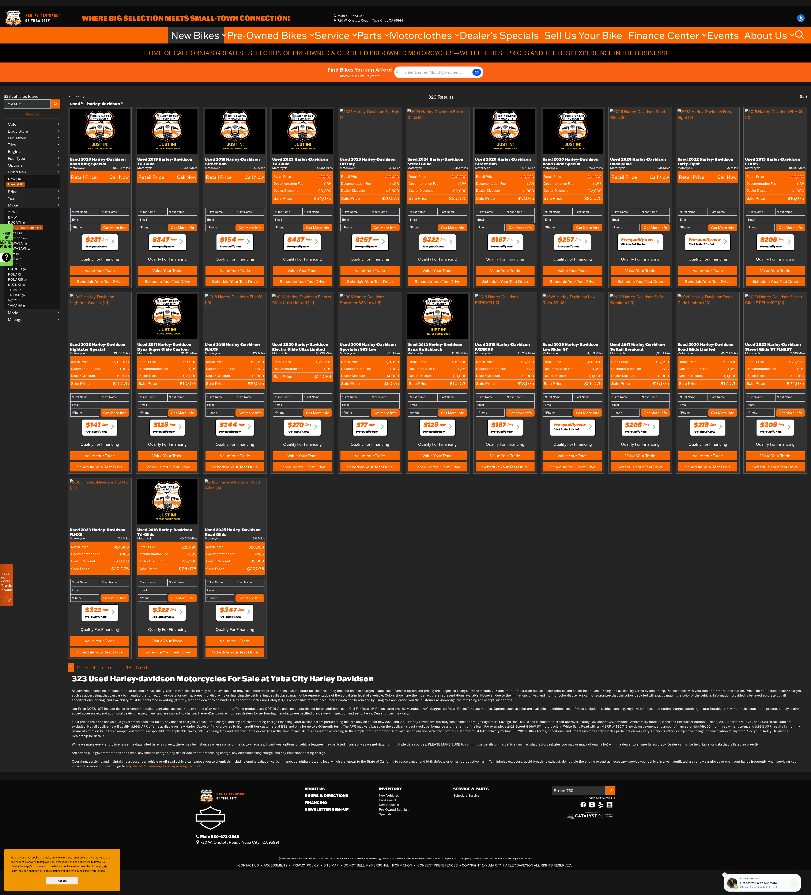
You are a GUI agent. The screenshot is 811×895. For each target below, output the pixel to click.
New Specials (389, 805)
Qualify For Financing (99, 259)
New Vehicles (389, 795)
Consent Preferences (437, 865)
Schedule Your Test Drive (100, 281)
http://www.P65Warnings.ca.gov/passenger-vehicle (164, 766)
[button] (801, 18)
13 (128, 667)
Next (142, 667)
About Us (315, 789)
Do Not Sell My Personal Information (378, 865)
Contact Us (249, 865)
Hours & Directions (326, 795)
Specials (385, 814)
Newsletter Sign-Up (327, 809)
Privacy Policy (306, 865)
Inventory (390, 789)
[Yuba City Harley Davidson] (32, 17)
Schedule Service (466, 795)
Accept (62, 880)
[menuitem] (33, 179)
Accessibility (276, 865)
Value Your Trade (100, 270)
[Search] (55, 104)
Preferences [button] (97, 870)
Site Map (331, 865)
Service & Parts (471, 789)
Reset (30, 114)
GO (477, 72)
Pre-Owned (387, 800)
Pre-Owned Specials (394, 810)
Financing (316, 802)
